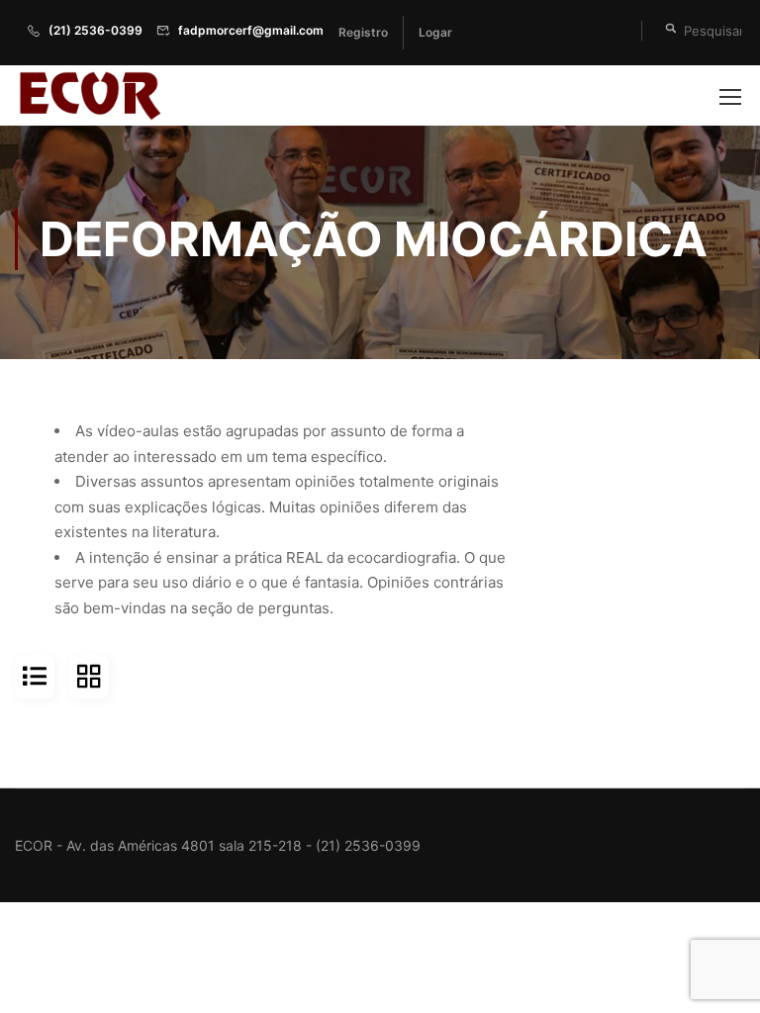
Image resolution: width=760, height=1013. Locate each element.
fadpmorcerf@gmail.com (251, 30)
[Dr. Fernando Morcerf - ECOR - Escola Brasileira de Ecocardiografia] (89, 95)
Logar (435, 32)
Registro (363, 32)
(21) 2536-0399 (95, 30)
